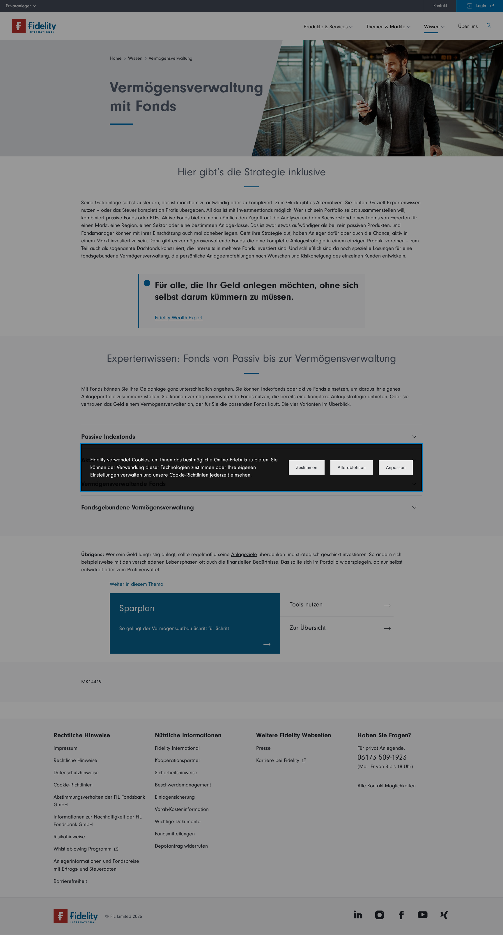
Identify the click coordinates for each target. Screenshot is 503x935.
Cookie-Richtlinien (188, 475)
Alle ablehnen (352, 467)
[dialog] (251, 467)
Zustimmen (306, 467)
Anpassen (395, 467)
